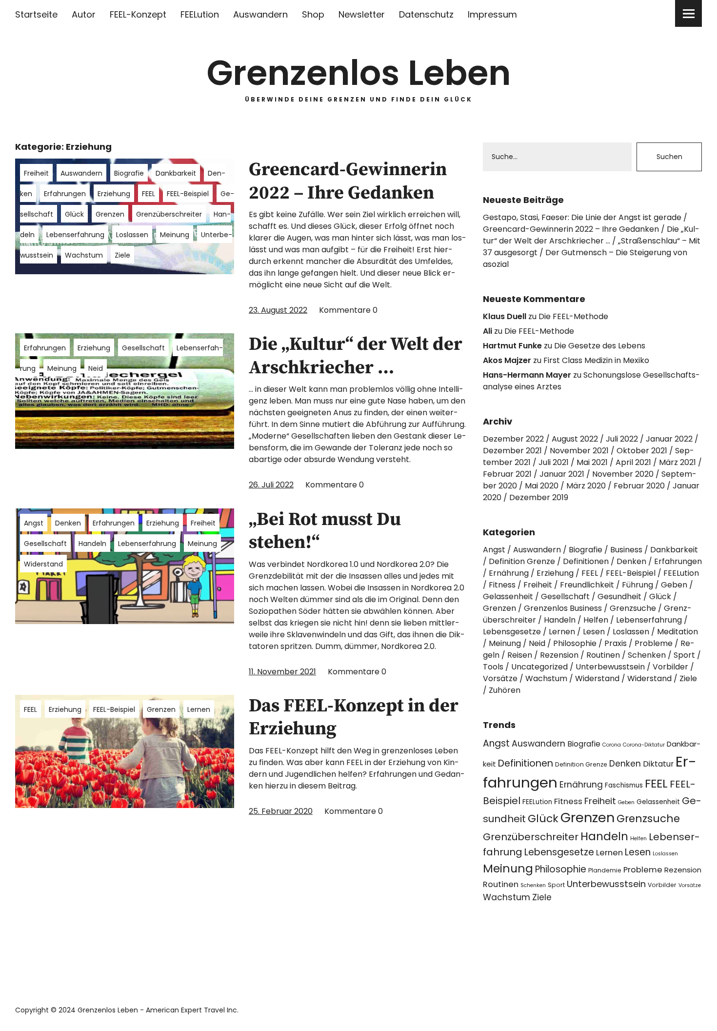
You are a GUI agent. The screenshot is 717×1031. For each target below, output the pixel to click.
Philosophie (575, 643)
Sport (684, 655)
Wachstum (84, 255)
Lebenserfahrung (75, 235)
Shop (313, 14)
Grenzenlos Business (563, 608)
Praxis (615, 643)
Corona (611, 744)
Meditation (677, 631)
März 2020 (586, 485)
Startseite (36, 14)
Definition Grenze (522, 561)
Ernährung (509, 573)
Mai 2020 (541, 485)
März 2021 (677, 462)
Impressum (492, 14)
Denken (68, 523)
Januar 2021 (561, 474)
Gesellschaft (143, 348)
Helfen (595, 620)
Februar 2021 (507, 474)
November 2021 (579, 450)
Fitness (502, 584)
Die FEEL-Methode (573, 316)
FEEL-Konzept (138, 14)
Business (626, 549)
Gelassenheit (508, 596)
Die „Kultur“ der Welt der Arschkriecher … (355, 356)
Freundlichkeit (587, 584)
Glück (74, 214)
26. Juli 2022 (271, 484)
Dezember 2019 (538, 497)
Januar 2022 (669, 439)
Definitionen (586, 561)
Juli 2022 (622, 439)
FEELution (199, 14)
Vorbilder (670, 666)
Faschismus (624, 785)
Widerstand (43, 564)
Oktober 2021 (642, 450)
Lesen (594, 631)
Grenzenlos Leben (359, 73)
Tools (493, 666)
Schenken (647, 655)
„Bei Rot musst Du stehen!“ (325, 531)
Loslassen (132, 235)
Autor (84, 14)
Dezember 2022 (513, 439)
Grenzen (110, 214)
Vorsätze (500, 678)
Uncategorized (539, 666)
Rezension (559, 655)
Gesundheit (619, 596)
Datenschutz (426, 14)
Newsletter (362, 14)
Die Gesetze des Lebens (599, 345)
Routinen (603, 655)
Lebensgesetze (512, 631)
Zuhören (504, 690)
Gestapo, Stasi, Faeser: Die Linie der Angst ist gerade (582, 217)
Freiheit (36, 173)
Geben (674, 584)
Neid (95, 368)
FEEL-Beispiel (188, 194)
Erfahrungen (65, 194)
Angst (33, 523)
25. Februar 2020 (281, 811)
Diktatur (658, 763)
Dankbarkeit (176, 173)
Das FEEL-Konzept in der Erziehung (353, 717)
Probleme (654, 643)
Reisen (519, 655)
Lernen (198, 709)
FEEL (148, 194)
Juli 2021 (553, 462)
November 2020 (623, 474)
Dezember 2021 (512, 450)
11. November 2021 (282, 671)
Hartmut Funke (512, 345)
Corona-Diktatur (644, 744)
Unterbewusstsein (610, 666)
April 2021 (633, 462)
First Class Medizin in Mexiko (596, 360)
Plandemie (604, 870)
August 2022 (575, 439)
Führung (637, 584)
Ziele (122, 255)
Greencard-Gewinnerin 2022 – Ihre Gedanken (348, 181)
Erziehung (114, 194)
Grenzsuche (633, 608)
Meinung (174, 235)
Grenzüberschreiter (169, 214)
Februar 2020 (639, 485)
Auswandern (260, 14)
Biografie (129, 173)
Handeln (92, 543)
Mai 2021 (592, 462)
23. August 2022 (278, 310)
